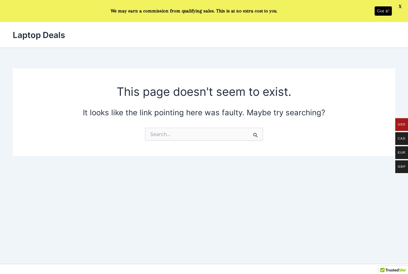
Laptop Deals (39, 35)
